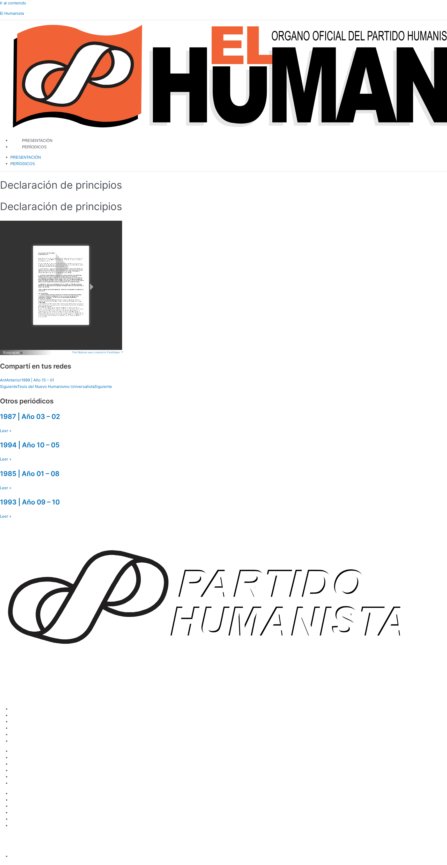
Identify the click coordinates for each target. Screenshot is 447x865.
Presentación (37, 140)
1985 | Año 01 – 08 (29, 474)
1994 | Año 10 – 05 (29, 445)
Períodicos (34, 147)
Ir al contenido (13, 3)
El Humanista (12, 13)
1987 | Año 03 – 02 (30, 416)
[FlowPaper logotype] (13, 353)
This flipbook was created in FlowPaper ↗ (97, 352)
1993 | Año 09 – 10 (30, 502)
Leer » (5, 430)
